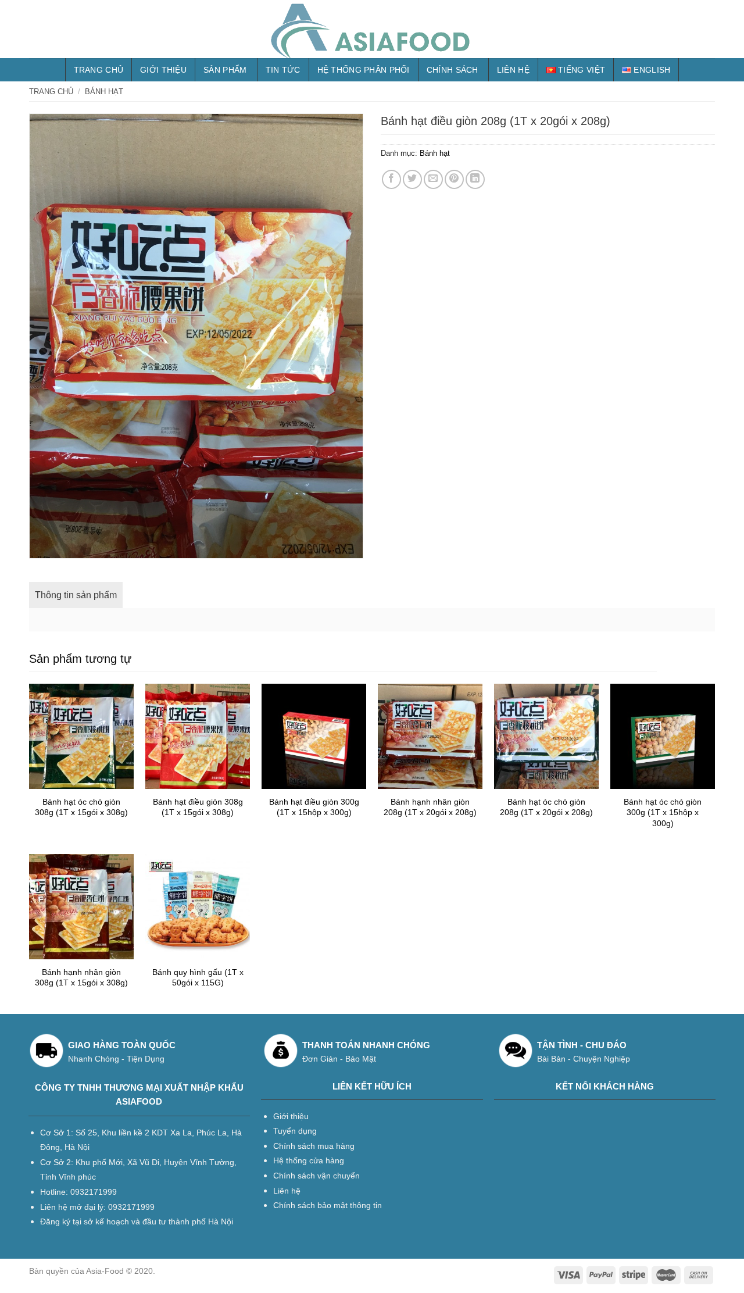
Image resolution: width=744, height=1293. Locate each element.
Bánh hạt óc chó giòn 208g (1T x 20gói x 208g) (546, 807)
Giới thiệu (163, 69)
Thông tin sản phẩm (76, 595)
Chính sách (452, 69)
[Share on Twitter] (412, 179)
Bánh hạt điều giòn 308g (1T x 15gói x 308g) (198, 807)
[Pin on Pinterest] (454, 179)
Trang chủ (99, 69)
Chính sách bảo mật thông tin (327, 1205)
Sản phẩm (224, 69)
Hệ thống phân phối (363, 69)
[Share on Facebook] (391, 179)
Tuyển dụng (295, 1130)
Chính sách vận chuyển (316, 1175)
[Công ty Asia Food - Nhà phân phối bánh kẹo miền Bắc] (372, 29)
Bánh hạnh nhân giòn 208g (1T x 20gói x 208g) (430, 807)
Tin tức (283, 69)
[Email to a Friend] (433, 179)
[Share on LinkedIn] (475, 179)
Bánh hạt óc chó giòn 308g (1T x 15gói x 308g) (81, 807)
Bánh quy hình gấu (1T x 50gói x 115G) (198, 977)
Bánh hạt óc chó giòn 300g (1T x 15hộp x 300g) (663, 812)
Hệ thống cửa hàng (308, 1160)
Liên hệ (513, 69)
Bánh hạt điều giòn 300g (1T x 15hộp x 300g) (314, 807)
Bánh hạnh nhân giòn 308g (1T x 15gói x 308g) (81, 977)
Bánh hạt (104, 91)
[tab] (76, 595)
